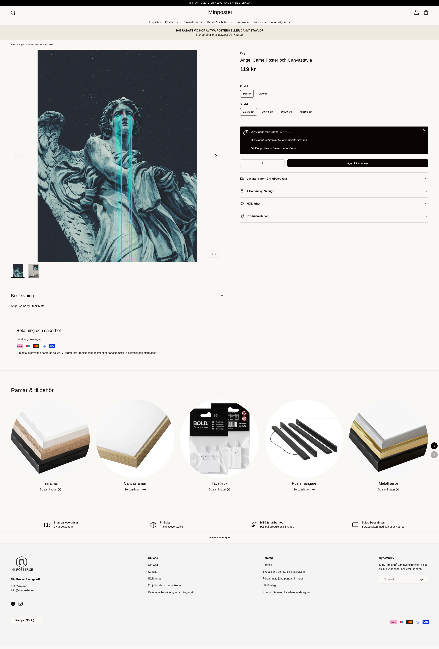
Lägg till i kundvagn (357, 163)
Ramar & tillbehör (217, 22)
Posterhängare (304, 483)
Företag (267, 564)
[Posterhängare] (304, 438)
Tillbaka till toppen (219, 537)
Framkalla (242, 22)
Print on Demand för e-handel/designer (286, 592)
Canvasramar (135, 483)
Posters (169, 22)
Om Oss (153, 564)
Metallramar (388, 483)
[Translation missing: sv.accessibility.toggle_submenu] (177, 22)
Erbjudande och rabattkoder (165, 585)
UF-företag (269, 585)
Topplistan (155, 22)
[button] (426, 12)
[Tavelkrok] (219, 438)
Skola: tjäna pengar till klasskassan (284, 571)
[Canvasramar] (135, 438)
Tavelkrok (219, 483)
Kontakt (152, 571)
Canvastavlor (191, 22)
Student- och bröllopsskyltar (270, 22)
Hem (13, 44)
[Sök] (12, 12)
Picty (242, 53)
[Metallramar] (388, 438)
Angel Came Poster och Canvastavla (36, 44)
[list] (117, 156)
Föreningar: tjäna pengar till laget (283, 578)
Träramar (50, 483)
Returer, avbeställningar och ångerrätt (171, 592)
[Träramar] (50, 438)
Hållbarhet (154, 578)
